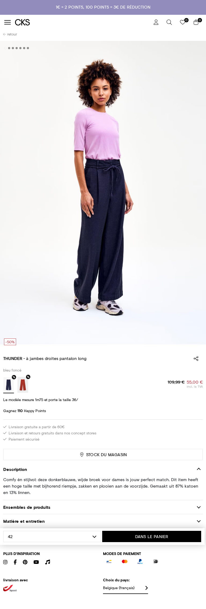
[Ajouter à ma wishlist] (194, 48)
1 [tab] (5, 48)
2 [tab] (9, 48)
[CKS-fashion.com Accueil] (82, 22)
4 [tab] (17, 48)
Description (15, 469)
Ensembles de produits (26, 507)
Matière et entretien (24, 521)
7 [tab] (28, 48)
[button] (169, 22)
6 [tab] (24, 48)
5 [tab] (20, 48)
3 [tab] (13, 48)
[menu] (7, 22)
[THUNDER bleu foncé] (8, 385)
